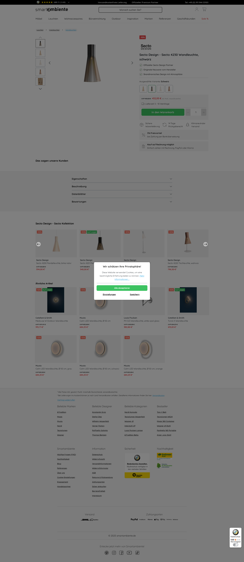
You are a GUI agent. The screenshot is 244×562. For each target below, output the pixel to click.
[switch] (235, 544)
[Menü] (239, 529)
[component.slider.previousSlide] (38, 244)
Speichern (135, 294)
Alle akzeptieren (122, 288)
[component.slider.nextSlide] (205, 244)
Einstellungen (109, 294)
